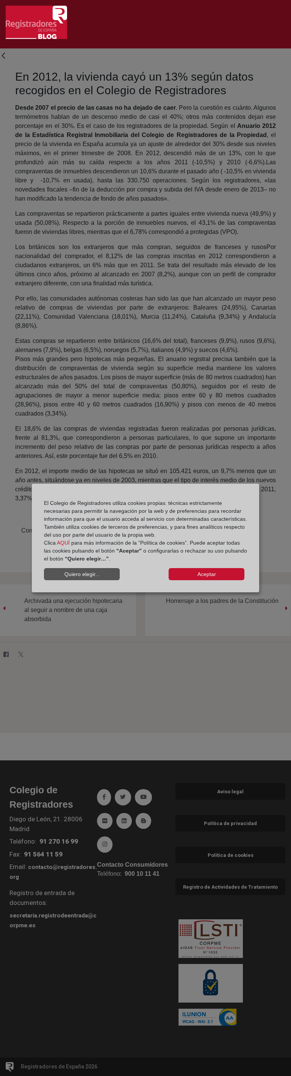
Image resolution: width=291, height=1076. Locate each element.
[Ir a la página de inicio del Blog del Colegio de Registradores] (36, 22)
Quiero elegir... (82, 574)
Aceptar (206, 574)
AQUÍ (63, 543)
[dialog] (145, 538)
